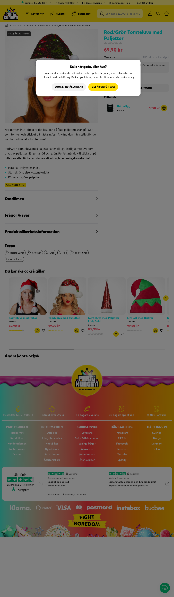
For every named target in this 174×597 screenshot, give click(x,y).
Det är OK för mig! (103, 87)
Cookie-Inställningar (69, 87)
